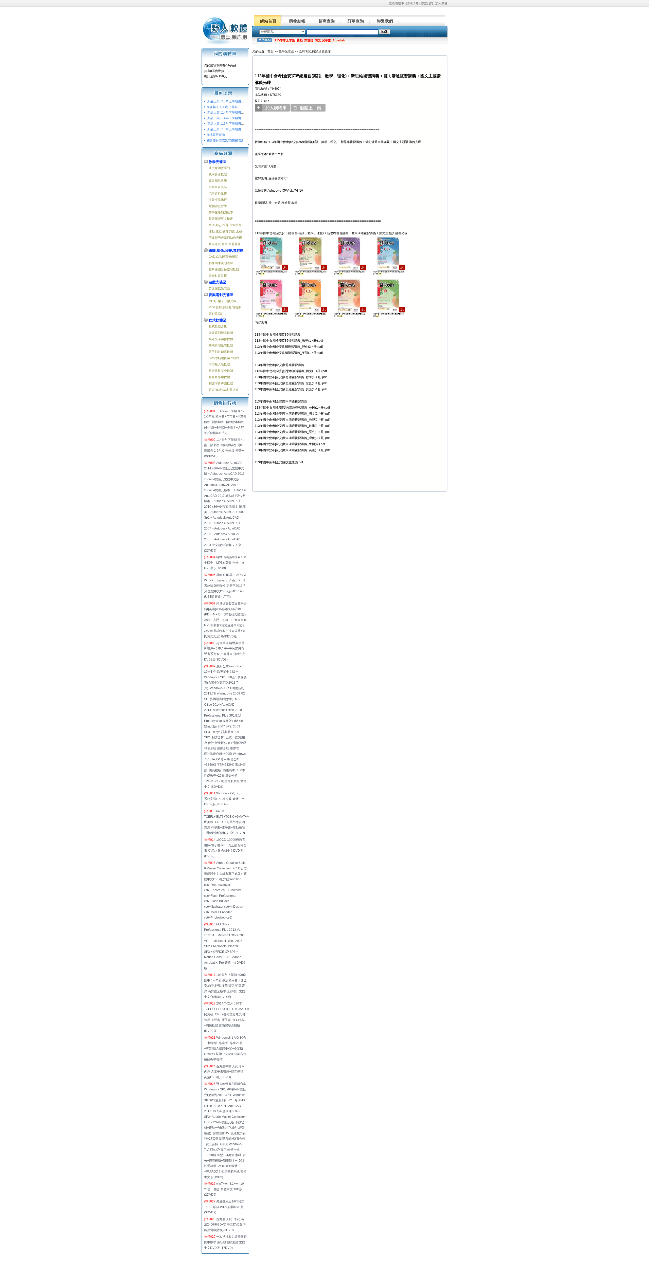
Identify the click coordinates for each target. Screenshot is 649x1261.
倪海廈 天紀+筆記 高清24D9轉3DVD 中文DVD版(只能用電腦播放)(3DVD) (225, 1224)
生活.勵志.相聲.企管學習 (225, 225)
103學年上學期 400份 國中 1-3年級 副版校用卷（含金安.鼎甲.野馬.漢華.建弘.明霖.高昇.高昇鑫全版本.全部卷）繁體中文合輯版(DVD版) (225, 985)
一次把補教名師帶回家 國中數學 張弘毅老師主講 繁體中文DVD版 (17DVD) (225, 1242)
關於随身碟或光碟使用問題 (225, 140)
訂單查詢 (356, 21)
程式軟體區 (217, 320)
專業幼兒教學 (218, 180)
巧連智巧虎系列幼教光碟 (225, 238)
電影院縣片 (216, 314)
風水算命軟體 (218, 174)
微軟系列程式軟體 (221, 333)
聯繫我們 (427, 3)
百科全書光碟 (218, 187)
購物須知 (412, 3)
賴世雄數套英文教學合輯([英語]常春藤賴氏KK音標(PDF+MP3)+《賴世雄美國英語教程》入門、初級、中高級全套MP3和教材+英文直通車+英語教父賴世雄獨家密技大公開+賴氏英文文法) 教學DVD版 (225, 620)
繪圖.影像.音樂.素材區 (226, 250)
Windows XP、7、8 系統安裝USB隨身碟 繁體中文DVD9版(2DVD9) (224, 799)
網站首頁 (268, 21)
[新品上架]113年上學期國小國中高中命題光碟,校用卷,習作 (246, 129)
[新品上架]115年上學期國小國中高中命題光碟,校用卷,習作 (246, 101)
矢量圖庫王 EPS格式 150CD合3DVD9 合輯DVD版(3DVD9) (224, 1207)
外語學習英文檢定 (221, 219)
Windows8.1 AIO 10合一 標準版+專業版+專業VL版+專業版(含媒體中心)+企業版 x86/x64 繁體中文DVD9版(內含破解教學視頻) (225, 1048)
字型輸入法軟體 (219, 364)
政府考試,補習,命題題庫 (225, 244)
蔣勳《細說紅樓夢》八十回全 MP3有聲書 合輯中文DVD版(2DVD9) (225, 562)
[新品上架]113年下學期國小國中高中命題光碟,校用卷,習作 (246, 123)
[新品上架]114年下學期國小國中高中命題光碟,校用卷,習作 (246, 112)
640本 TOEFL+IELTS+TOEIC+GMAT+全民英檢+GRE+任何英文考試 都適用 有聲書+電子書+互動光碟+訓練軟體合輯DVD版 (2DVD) (226, 822)
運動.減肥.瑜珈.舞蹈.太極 (225, 231)
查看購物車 (396, 3)
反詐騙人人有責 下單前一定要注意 (230, 107)
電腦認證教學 (218, 206)
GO (384, 31)
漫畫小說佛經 (218, 200)
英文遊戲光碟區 (219, 288)
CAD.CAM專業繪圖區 (223, 257)
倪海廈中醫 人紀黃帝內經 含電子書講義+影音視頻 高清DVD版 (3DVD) (224, 1072)
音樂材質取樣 (218, 276)
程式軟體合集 (218, 326)
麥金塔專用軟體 (219, 377)
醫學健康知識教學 (221, 212)
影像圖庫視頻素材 (221, 263)
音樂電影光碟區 (221, 295)
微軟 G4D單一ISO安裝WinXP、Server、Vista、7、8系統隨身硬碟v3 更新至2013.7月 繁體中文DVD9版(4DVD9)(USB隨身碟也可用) (225, 585)
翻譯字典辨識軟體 (221, 383)
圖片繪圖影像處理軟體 (224, 269)
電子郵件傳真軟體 (221, 352)
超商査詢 (326, 21)
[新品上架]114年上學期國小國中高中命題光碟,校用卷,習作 (246, 118)
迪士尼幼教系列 (219, 168)
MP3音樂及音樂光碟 (222, 301)
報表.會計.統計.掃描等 (223, 390)
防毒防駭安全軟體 (221, 371)
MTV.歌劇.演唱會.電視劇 (225, 307)
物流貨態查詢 (216, 135)
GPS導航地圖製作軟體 (224, 358)
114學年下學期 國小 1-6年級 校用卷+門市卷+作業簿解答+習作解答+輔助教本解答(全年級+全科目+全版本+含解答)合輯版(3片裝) (225, 422)
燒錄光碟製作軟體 (221, 339)
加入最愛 (441, 3)
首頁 (270, 51)
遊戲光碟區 (217, 282)
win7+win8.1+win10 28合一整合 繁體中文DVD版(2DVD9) (224, 1189)
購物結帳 (297, 21)
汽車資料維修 (218, 193)
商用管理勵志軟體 (221, 345)
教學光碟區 (217, 162)
